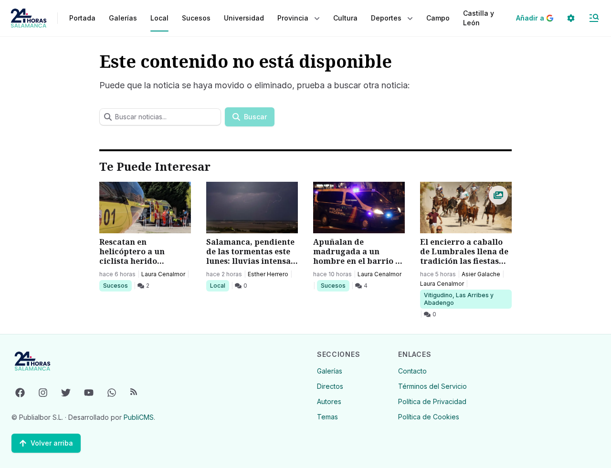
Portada (82, 18)
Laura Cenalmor (163, 274)
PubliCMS (139, 417)
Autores (329, 401)
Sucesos (117, 285)
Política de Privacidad (432, 401)
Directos (330, 386)
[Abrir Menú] (593, 18)
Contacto (412, 371)
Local (219, 285)
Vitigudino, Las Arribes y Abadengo (458, 298)
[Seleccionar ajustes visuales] (571, 18)
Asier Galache (481, 274)
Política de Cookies (428, 417)
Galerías (123, 18)
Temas (327, 417)
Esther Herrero (268, 274)
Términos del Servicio (432, 386)
